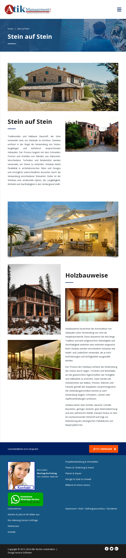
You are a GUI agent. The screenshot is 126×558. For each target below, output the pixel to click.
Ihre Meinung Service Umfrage (23, 520)
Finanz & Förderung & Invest (79, 467)
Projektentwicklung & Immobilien (81, 462)
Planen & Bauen (73, 473)
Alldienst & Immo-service (77, 485)
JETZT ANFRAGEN (102, 449)
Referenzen (13, 526)
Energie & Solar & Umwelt (78, 479)
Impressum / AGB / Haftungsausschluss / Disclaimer (91, 508)
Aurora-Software (23, 552)
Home (10, 28)
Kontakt (12, 532)
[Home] (28, 9)
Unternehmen (14, 508)
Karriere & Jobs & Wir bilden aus (23, 514)
